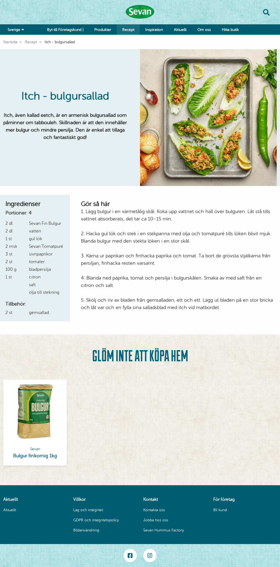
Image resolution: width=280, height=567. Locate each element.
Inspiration (154, 30)
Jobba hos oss (155, 520)
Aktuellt (180, 30)
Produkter (102, 30)
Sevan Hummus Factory (163, 530)
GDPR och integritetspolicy (96, 520)
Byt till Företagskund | (65, 30)
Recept (128, 30)
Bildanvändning (86, 530)
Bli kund (220, 510)
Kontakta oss (154, 510)
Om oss (204, 30)
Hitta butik (230, 30)
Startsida (10, 42)
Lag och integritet (88, 510)
